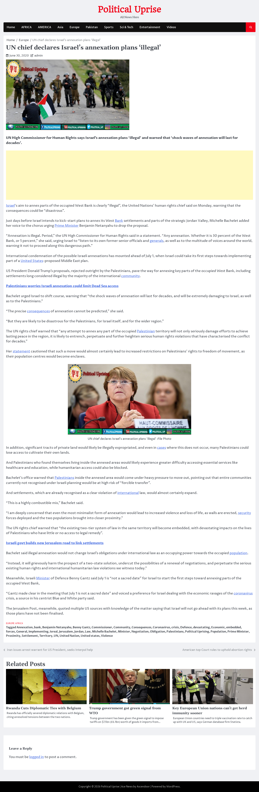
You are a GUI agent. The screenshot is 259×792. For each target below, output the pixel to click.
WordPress (173, 786)
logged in (36, 757)
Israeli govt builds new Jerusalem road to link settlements (55, 543)
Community (121, 627)
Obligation (157, 632)
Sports (108, 27)
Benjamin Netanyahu (56, 627)
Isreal (54, 632)
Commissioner (102, 627)
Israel (10, 205)
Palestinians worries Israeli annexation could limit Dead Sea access (62, 286)
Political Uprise (129, 9)
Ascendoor (143, 786)
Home (11, 27)
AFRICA (26, 27)
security (244, 513)
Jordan (79, 632)
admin (38, 56)
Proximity (13, 636)
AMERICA (44, 27)
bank (37, 627)
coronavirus (243, 593)
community (130, 276)
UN (56, 636)
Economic (218, 627)
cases (161, 447)
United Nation (69, 636)
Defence (186, 627)
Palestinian (146, 331)
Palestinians (64, 477)
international (128, 493)
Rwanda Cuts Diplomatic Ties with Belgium (43, 708)
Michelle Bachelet (104, 632)
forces (10, 632)
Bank (119, 220)
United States (32, 261)
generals (157, 241)
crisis (175, 627)
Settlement (30, 636)
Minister (43, 578)
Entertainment (150, 27)
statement (21, 351)
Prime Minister (67, 225)
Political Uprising (197, 632)
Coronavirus (161, 627)
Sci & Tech (126, 27)
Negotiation (140, 632)
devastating (201, 627)
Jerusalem (66, 632)
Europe (74, 27)
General (21, 632)
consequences (38, 311)
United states (90, 636)
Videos (171, 27)
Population (218, 632)
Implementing (38, 632)
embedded (233, 627)
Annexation (25, 627)
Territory (45, 636)
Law (88, 632)
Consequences (141, 627)
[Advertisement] (129, 175)
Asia (60, 27)
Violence (107, 636)
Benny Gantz (81, 627)
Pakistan (92, 27)
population (238, 553)
